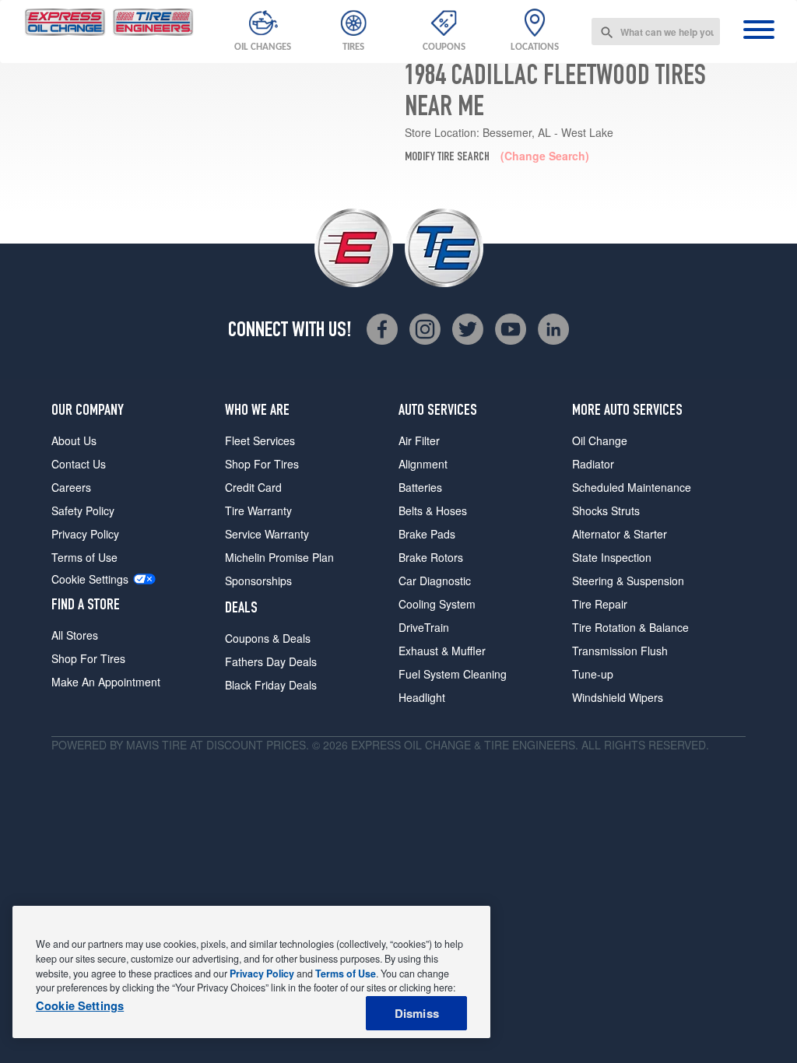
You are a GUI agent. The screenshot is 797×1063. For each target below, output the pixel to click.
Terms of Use (84, 557)
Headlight (421, 697)
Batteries (420, 487)
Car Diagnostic (434, 580)
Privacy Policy (85, 534)
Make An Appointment (105, 681)
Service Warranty (267, 534)
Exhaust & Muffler (442, 650)
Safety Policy (82, 510)
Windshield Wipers (617, 697)
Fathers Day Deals (271, 661)
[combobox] (656, 31)
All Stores (74, 635)
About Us (74, 440)
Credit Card (253, 487)
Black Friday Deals (271, 685)
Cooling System (437, 604)
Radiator (593, 464)
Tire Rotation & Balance (630, 627)
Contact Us (78, 464)
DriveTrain (423, 627)
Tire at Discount (212, 745)
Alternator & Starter (619, 534)
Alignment (423, 464)
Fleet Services (260, 440)
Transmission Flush (620, 650)
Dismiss (417, 1013)
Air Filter (419, 440)
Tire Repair (599, 604)
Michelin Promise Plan (279, 557)
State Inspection (611, 557)
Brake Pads (426, 534)
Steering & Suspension (628, 580)
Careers (71, 487)
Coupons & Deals (268, 638)
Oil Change (599, 440)
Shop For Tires (88, 658)
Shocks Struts (606, 510)
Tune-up (592, 674)
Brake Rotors (430, 557)
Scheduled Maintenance (631, 487)
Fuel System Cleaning (452, 674)
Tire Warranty (258, 510)
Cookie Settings (89, 579)
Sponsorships (258, 580)
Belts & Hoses (432, 510)
